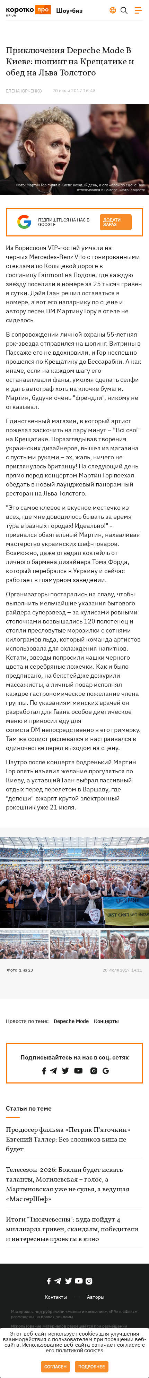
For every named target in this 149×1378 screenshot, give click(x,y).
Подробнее (91, 1367)
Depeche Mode (71, 1021)
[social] (44, 1070)
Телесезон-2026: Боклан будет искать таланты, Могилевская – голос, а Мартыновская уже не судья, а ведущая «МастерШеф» (67, 1184)
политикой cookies (79, 1350)
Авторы (95, 1297)
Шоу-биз (69, 11)
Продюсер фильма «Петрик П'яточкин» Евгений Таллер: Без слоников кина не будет (68, 1139)
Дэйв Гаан (45, 293)
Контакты (56, 1297)
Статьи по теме (29, 1108)
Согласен (55, 1367)
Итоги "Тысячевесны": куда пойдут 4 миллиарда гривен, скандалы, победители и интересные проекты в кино (72, 1229)
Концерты (106, 1021)
